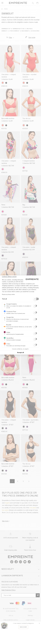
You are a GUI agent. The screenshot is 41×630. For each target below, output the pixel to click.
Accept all (20, 352)
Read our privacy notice (8, 294)
